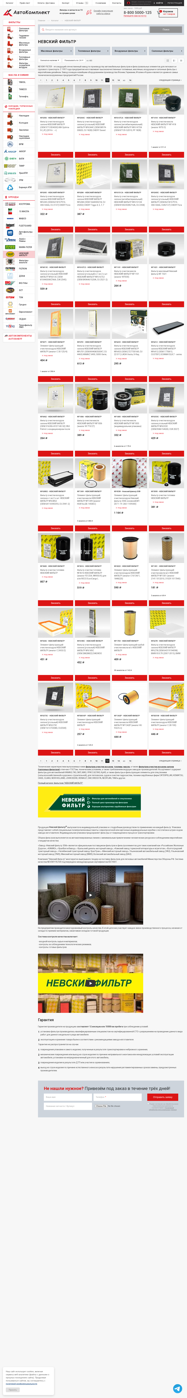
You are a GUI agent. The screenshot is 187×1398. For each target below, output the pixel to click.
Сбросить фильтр (160, 36)
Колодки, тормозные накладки (20, 107)
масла (126, 767)
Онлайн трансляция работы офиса (103, 12)
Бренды (13, 197)
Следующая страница (169, 80)
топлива (118, 767)
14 (118, 80)
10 (96, 80)
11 (102, 80)
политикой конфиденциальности (21, 1384)
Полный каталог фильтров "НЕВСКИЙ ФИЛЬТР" (60, 783)
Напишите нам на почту (135, 16)
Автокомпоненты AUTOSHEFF (20, 337)
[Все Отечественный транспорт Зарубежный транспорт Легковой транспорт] (94, 36)
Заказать (55, 154)
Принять (13, 1390)
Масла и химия (18, 75)
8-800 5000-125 (138, 12)
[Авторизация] (185, 1)
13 (113, 80)
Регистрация (175, 3)
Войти (159, 3)
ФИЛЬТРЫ (14, 22)
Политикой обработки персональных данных (163, 1109)
